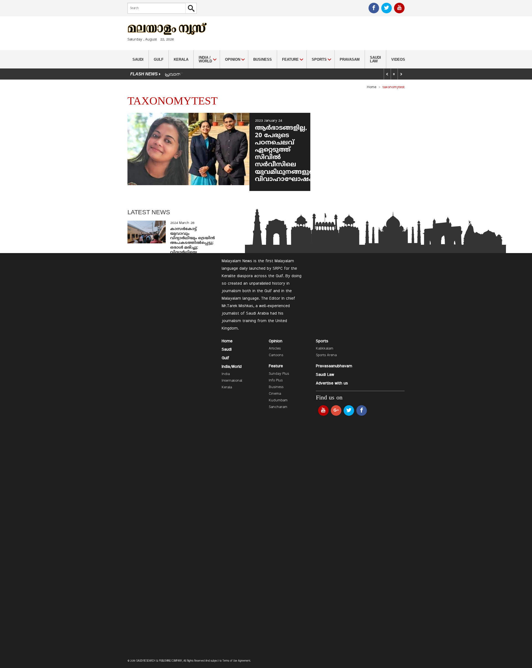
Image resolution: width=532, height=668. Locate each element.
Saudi (138, 59)
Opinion (275, 341)
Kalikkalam (324, 348)
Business (262, 59)
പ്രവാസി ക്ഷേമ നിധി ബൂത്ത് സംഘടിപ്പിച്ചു (208, 74)
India (226, 374)
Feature (276, 366)
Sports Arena (326, 355)
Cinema (275, 394)
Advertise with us (332, 383)
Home (371, 87)
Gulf (158, 59)
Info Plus (276, 380)
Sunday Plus (279, 374)
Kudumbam (278, 400)
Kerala (181, 59)
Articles (275, 348)
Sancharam (278, 407)
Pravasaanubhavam (334, 366)
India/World (232, 366)
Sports (322, 341)
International (232, 381)
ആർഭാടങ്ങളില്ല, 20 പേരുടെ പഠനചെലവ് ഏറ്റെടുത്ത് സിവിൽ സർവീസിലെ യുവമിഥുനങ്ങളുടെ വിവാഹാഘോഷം (286, 153)
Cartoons (276, 355)
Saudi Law (375, 59)
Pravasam (350, 59)
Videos (398, 59)
